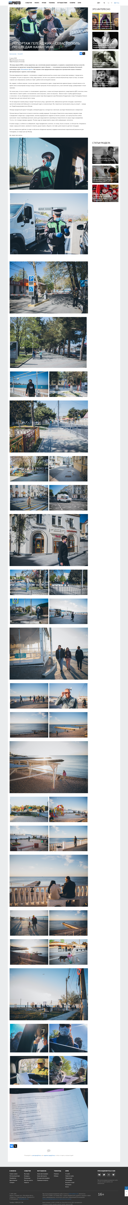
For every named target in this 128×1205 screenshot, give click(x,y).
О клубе (67, 1173)
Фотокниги (68, 1184)
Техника (52, 2)
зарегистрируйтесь (49, 1155)
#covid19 (20, 54)
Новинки (56, 1173)
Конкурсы (27, 1176)
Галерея (72, 2)
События (28, 2)
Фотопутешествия (15, 1176)
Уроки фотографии (42, 1173)
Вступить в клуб (69, 1182)
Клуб (79, 2)
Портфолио (13, 1178)
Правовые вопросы (42, 1180)
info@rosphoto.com (24, 1199)
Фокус (37, 2)
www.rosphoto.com (108, 1181)
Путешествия (62, 2)
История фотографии (43, 1178)
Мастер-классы (28, 1180)
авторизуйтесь (36, 1155)
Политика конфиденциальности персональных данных (56, 1199)
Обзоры (56, 1176)
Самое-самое (13, 1173)
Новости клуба (69, 1176)
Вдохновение (13, 1180)
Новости (26, 1182)
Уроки (44, 2)
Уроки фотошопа (42, 1176)
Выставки (26, 1173)
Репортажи (27, 1178)
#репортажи (13, 54)
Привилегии (68, 1178)
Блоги (67, 1186)
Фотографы (68, 1180)
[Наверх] (125, 1199)
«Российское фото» (27, 69)
